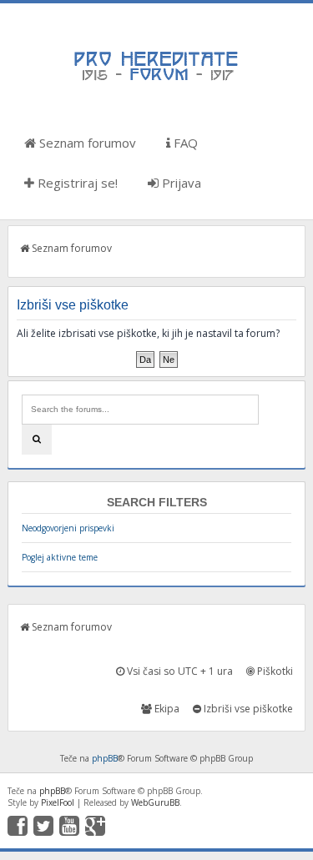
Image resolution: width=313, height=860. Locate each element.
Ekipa (165, 709)
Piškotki (274, 671)
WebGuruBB (155, 802)
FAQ (184, 142)
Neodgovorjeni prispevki (68, 528)
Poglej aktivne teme (60, 557)
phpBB (105, 758)
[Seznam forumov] (156, 79)
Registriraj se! (76, 182)
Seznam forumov (86, 142)
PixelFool (57, 802)
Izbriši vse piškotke (247, 709)
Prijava (180, 182)
